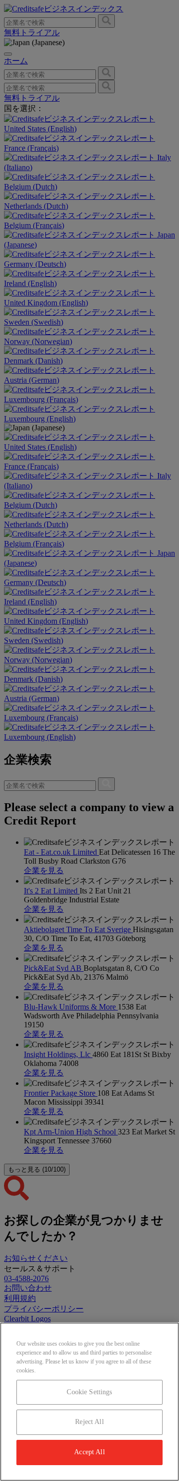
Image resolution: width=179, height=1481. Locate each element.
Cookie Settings (89, 1392)
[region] (89, 1401)
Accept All (89, 1452)
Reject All (89, 1421)
